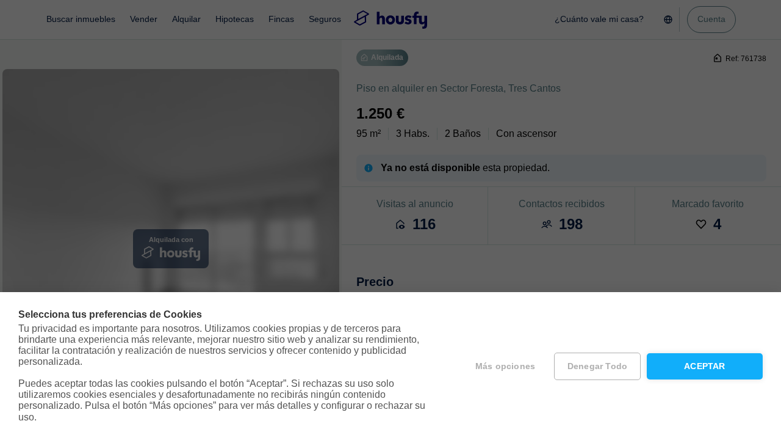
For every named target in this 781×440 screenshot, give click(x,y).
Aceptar (704, 366)
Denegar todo (597, 366)
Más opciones (505, 366)
